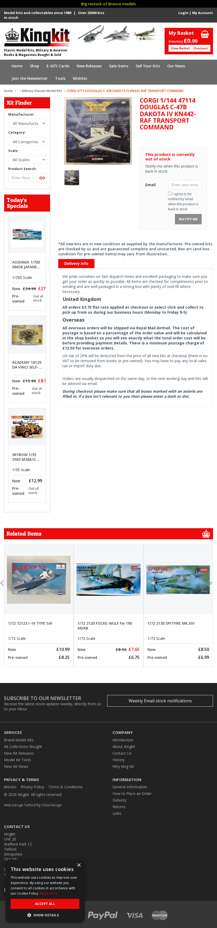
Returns (119, 806)
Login (183, 12)
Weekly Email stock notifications (160, 701)
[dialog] (45, 891)
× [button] (79, 865)
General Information (129, 786)
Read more (48, 893)
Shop (34, 65)
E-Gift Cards (58, 65)
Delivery (119, 800)
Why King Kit (123, 766)
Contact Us (122, 753)
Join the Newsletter (30, 78)
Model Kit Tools (17, 759)
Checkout (200, 48)
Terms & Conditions (65, 786)
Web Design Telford (20, 805)
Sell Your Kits (148, 65)
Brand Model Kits (19, 739)
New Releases (89, 65)
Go (42, 177)
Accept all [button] (45, 903)
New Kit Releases (19, 753)
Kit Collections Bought (23, 746)
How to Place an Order (132, 793)
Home (17, 65)
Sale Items (118, 65)
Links (116, 813)
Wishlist (80, 78)
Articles (10, 786)
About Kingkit (123, 746)
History (118, 759)
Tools (60, 78)
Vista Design (52, 805)
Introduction (122, 739)
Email (150, 184)
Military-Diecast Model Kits (42, 91)
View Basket (180, 48)
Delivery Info (76, 263)
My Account (202, 12)
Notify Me (188, 219)
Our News (176, 65)
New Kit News (16, 766)
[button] (45, 914)
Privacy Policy (32, 786)
